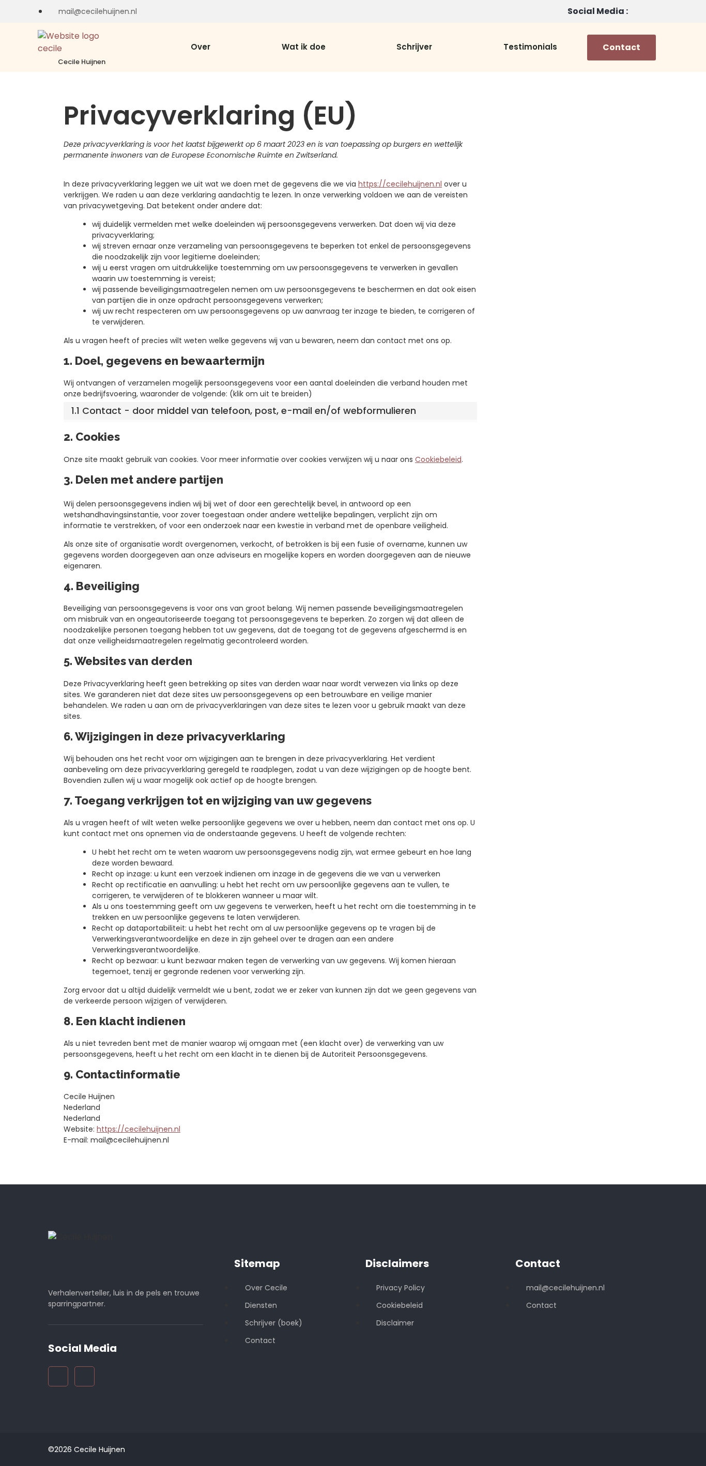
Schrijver (414, 46)
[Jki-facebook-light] (654, 11)
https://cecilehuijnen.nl (400, 184)
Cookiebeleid (438, 459)
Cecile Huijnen (81, 62)
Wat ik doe (304, 46)
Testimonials (530, 46)
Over (200, 46)
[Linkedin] (636, 11)
